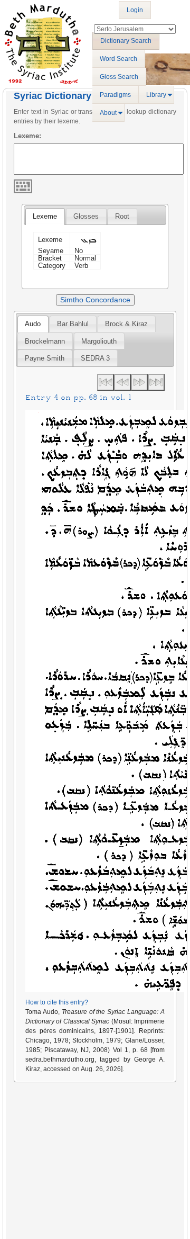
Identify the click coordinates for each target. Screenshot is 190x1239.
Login (135, 10)
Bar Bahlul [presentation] (73, 324)
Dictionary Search (125, 40)
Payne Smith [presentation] (44, 358)
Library (156, 94)
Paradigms (115, 94)
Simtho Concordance (95, 299)
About (108, 112)
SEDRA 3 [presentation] (95, 358)
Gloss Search (119, 76)
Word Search (118, 58)
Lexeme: (27, 136)
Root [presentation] (122, 216)
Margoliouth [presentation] (99, 341)
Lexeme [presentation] (45, 216)
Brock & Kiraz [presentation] (126, 324)
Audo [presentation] (33, 324)
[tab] (44, 216)
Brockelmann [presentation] (45, 341)
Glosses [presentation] (86, 216)
